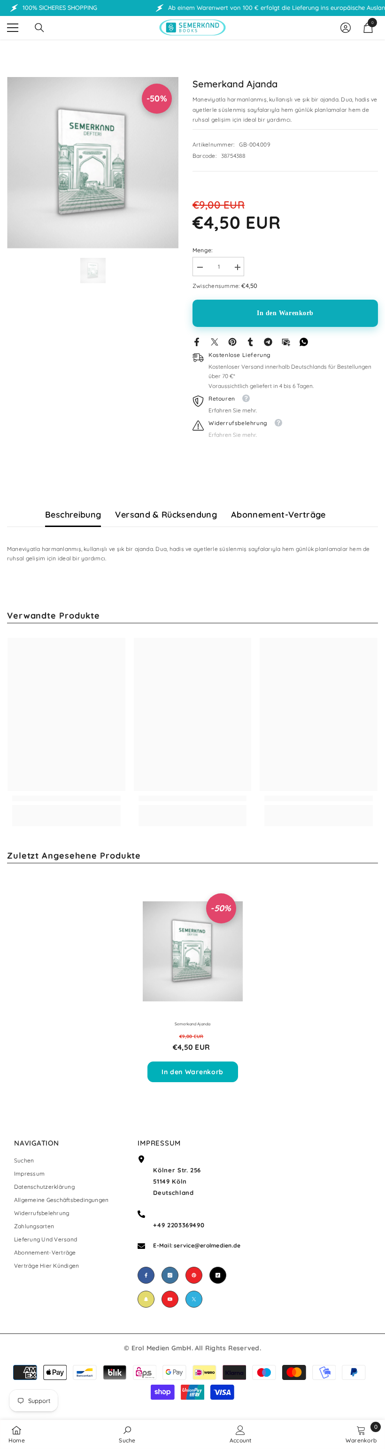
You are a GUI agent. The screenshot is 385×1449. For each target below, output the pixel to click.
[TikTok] (217, 1275)
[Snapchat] (146, 1299)
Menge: (202, 250)
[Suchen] (39, 27)
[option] (92, 162)
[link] (66, 799)
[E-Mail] (286, 341)
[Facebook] (196, 341)
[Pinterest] (232, 341)
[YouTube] (170, 1299)
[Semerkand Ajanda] (193, 952)
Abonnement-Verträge (278, 514)
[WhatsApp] (304, 341)
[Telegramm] (268, 341)
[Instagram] (170, 1275)
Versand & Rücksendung (166, 514)
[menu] (12, 27)
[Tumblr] (250, 341)
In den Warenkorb (285, 313)
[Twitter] (214, 341)
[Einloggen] (345, 28)
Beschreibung (73, 514)
